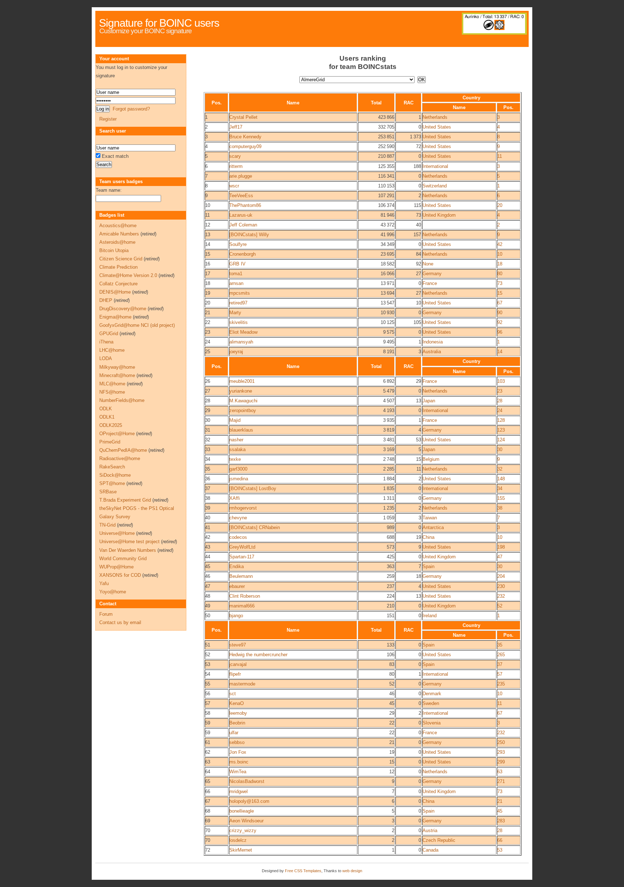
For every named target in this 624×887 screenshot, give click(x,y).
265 (501, 654)
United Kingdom (439, 215)
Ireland (429, 615)
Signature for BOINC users (159, 23)
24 (499, 410)
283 (501, 820)
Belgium (430, 459)
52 (499, 606)
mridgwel (238, 791)
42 (499, 244)
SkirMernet (240, 850)
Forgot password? (131, 109)
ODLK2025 (110, 425)
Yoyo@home (112, 591)
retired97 (238, 303)
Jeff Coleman (243, 225)
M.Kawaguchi (243, 400)
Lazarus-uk (240, 215)
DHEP (105, 300)
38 (499, 508)
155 (501, 498)
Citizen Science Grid (120, 258)
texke (235, 459)
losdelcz (238, 840)
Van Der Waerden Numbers (127, 550)
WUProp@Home (116, 567)
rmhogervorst (243, 508)
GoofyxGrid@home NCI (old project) (137, 325)
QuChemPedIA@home (123, 450)
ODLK (105, 408)
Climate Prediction (118, 267)
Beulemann (241, 576)
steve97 (237, 645)
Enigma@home (115, 317)
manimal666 (242, 606)
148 (501, 478)
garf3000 (238, 469)
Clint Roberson (244, 596)
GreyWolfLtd (242, 547)
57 (499, 674)
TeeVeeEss (241, 195)
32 (499, 469)
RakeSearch (112, 467)
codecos (238, 537)
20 (499, 205)
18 (499, 264)
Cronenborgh (242, 254)
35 (499, 645)
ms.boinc (238, 762)
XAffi (234, 498)
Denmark (431, 693)
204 (501, 576)
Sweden (430, 703)
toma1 (235, 273)
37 (499, 664)
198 (501, 547)
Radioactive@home (119, 458)
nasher (236, 439)
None (427, 264)
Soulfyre (238, 244)
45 (499, 811)
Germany (432, 273)
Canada (430, 850)
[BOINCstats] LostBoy (252, 488)
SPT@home (112, 483)
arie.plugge (240, 176)
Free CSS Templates (303, 871)
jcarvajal (238, 664)
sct (232, 693)
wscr (234, 186)
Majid (234, 420)
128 (501, 420)
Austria (429, 830)
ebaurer (237, 586)
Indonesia (432, 342)
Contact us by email (120, 622)
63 (499, 771)
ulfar (233, 732)
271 (501, 781)
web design (352, 871)
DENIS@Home (115, 292)
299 (501, 762)
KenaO (236, 703)
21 (499, 801)
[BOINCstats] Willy (249, 234)
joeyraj (236, 351)
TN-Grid (107, 525)
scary (235, 156)
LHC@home (112, 350)
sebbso (236, 742)
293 (501, 752)
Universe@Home (117, 533)
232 (501, 596)
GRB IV (237, 264)
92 (499, 322)
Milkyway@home (117, 367)
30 (499, 449)
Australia (431, 351)
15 (499, 293)
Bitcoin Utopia (114, 250)
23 (499, 391)
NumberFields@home (121, 400)
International (435, 166)
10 (499, 254)
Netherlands (434, 117)
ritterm (236, 166)
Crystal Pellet (243, 117)
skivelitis (238, 322)
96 (499, 332)
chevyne (238, 517)
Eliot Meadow (243, 332)
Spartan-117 (241, 556)
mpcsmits (239, 293)
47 (499, 556)
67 (499, 303)
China (428, 537)
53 (499, 850)
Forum (106, 614)
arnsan (236, 283)
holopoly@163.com (249, 801)
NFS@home (112, 392)
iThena (106, 342)
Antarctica (433, 527)
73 (499, 283)
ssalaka (237, 449)
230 (501, 586)
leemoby (238, 713)
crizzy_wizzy (242, 830)
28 (499, 400)
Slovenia (431, 723)
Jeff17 (235, 127)
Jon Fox (237, 752)
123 (501, 430)
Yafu (104, 583)
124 (501, 439)
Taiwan (429, 517)
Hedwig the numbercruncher (258, 654)
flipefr (235, 674)
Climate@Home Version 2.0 (128, 275)
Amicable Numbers (119, 234)
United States (436, 127)
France (429, 283)
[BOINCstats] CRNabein (254, 527)
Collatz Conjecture (118, 283)
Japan (428, 400)
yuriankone (240, 391)
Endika (236, 566)
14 (499, 351)
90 (499, 312)
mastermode (242, 684)
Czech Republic (438, 840)
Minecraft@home (117, 375)
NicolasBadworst (246, 781)
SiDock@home (115, 475)
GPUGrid (108, 333)
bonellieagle (241, 811)
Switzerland (434, 186)
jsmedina (238, 478)
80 (499, 273)
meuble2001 (242, 381)
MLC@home (112, 383)
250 (501, 742)
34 (499, 488)
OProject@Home (117, 433)
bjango (236, 615)
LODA (105, 358)
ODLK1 (106, 417)
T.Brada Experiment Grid (125, 500)
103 (501, 381)
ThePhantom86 (245, 205)
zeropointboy (242, 410)
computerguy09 (245, 146)
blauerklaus (241, 430)
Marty (235, 312)
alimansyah (241, 342)
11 (499, 156)
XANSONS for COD (120, 575)
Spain (428, 566)
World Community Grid (123, 558)
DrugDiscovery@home (122, 308)
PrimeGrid (109, 442)
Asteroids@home (117, 242)
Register (108, 119)
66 (499, 840)
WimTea (237, 771)
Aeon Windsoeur (246, 820)
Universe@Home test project (129, 541)
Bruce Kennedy (245, 136)
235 (501, 684)
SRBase (108, 491)
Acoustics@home (117, 225)
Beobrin (237, 723)
